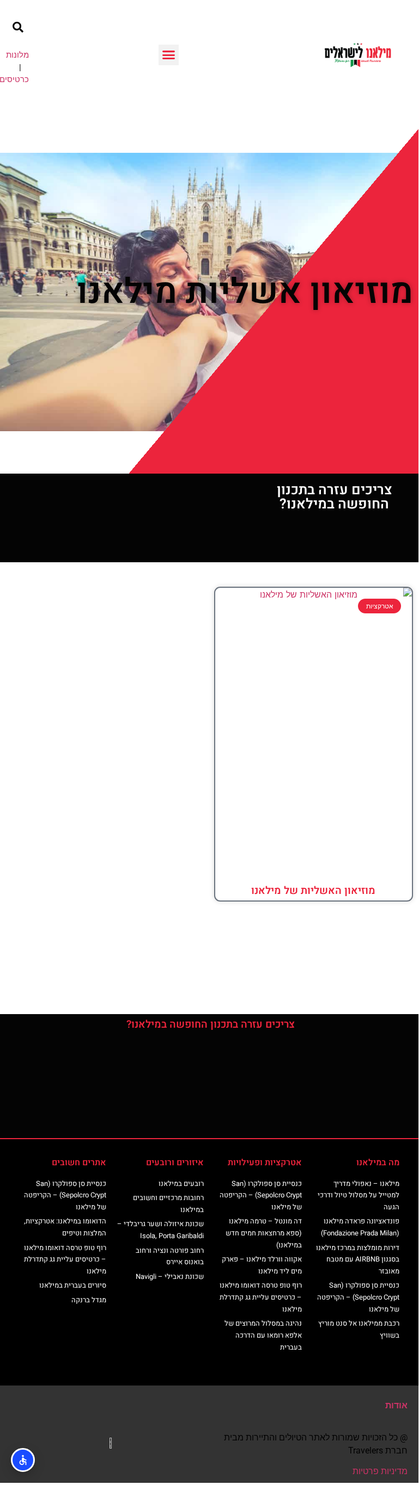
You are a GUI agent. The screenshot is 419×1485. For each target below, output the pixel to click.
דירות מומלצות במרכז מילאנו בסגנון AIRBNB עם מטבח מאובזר (357, 1259)
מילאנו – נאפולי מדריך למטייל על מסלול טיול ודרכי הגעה (358, 1195)
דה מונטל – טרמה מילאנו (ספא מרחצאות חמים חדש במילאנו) (264, 1233)
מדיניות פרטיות (380, 1471)
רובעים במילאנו (181, 1183)
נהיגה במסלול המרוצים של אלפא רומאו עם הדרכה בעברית (263, 1335)
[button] (169, 55)
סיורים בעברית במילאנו (72, 1285)
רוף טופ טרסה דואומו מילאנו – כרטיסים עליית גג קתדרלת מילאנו (261, 1297)
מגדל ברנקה (88, 1300)
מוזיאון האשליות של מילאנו (313, 890)
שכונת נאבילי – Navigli (170, 1276)
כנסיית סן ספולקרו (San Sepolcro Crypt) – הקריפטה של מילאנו (358, 1297)
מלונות (17, 55)
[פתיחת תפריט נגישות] (23, 1460)
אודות (396, 1405)
